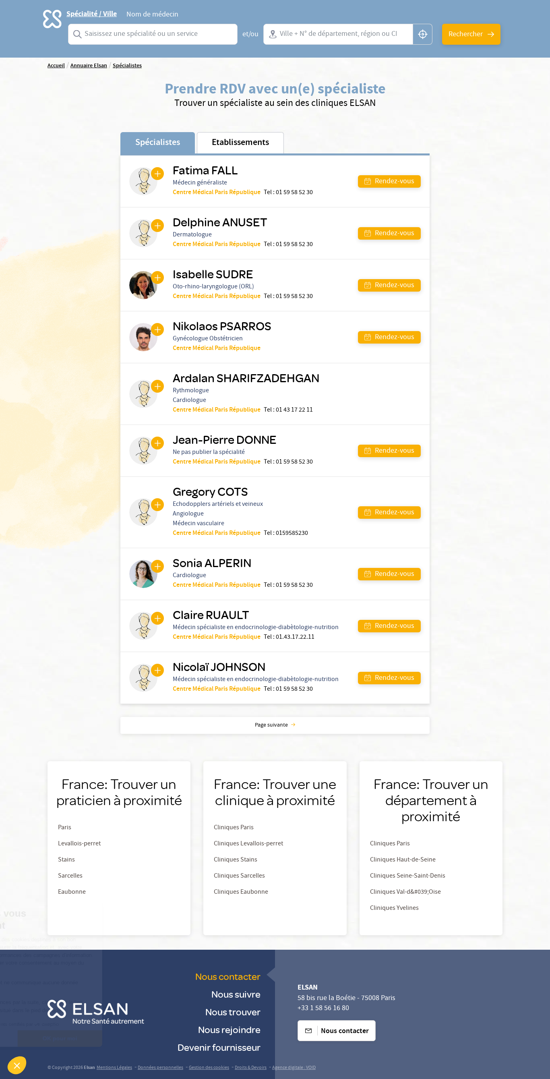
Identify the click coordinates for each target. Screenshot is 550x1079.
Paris (64, 828)
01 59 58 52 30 (294, 193)
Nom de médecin (152, 16)
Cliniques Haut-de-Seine (403, 860)
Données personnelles (160, 1068)
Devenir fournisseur (219, 1047)
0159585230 (292, 533)
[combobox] (152, 34)
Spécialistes (127, 66)
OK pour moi (135, 1038)
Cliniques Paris (234, 828)
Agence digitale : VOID (294, 1068)
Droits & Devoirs (251, 1068)
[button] (17, 1065)
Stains (66, 860)
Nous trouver (233, 1011)
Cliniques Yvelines (394, 908)
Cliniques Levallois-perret (248, 844)
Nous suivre (236, 994)
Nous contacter (228, 976)
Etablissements (240, 143)
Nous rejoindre (229, 1029)
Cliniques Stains (235, 860)
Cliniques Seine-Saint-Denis (407, 876)
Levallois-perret (79, 844)
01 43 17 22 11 (294, 410)
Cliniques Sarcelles (239, 876)
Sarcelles (70, 876)
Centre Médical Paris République (217, 193)
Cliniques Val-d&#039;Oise (405, 892)
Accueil (56, 66)
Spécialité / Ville (91, 14)
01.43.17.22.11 (295, 637)
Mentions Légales (114, 1068)
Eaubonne (72, 892)
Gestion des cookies (209, 1068)
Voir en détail (50, 1038)
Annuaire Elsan (88, 66)
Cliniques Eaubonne (241, 892)
